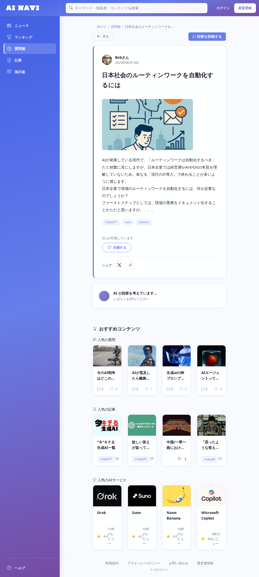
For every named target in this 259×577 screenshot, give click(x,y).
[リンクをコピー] (130, 265)
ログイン (223, 8)
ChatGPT (111, 222)
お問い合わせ (178, 563)
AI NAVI (23, 8)
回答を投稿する (209, 36)
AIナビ (101, 26)
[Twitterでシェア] (119, 265)
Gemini (144, 222)
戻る (105, 36)
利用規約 (112, 563)
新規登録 (245, 8)
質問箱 (116, 26)
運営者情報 (205, 563)
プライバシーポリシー (143, 563)
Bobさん (122, 57)
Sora (128, 222)
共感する (119, 247)
